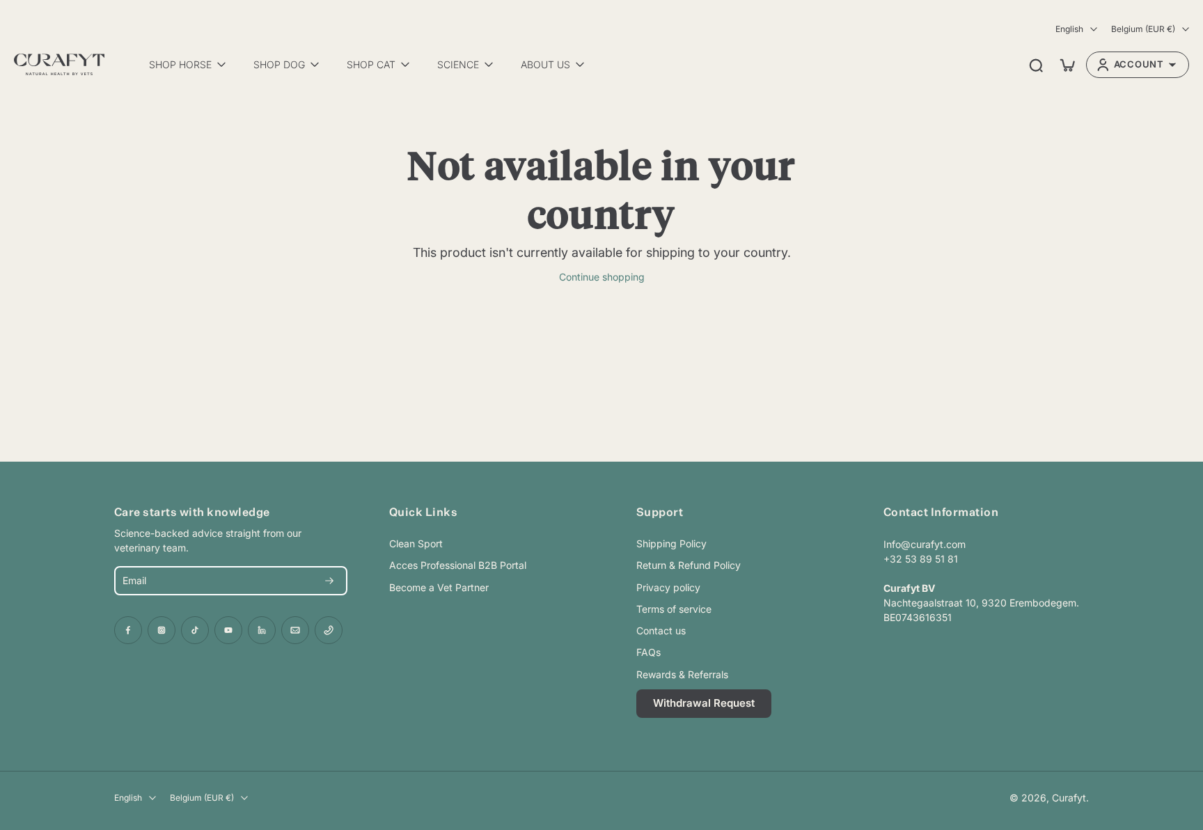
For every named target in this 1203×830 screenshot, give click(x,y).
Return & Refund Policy (688, 565)
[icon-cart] (1066, 65)
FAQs (648, 652)
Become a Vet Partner (439, 587)
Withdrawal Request (704, 703)
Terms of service (673, 609)
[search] (1036, 65)
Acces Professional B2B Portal (457, 565)
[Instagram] (161, 630)
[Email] (295, 630)
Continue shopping (602, 277)
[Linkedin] (262, 630)
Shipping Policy (671, 543)
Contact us (661, 630)
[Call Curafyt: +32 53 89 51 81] (329, 630)
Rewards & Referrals (682, 674)
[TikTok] (195, 630)
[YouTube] (228, 630)
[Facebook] (128, 630)
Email (134, 581)
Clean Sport (416, 543)
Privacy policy (668, 587)
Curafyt (1069, 798)
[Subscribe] (329, 580)
